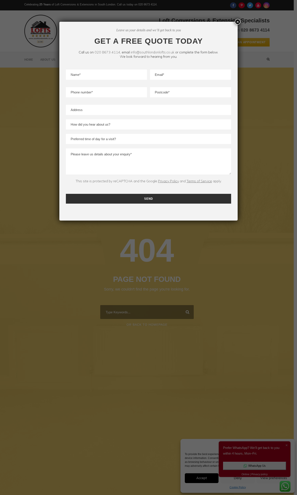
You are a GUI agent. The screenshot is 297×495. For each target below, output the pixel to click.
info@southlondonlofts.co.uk (152, 52)
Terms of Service (199, 181)
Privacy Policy (168, 181)
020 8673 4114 (107, 52)
